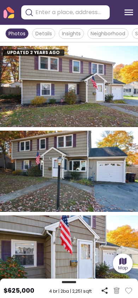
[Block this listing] (116, 290)
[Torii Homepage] (9, 12)
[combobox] (70, 12)
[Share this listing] (104, 290)
